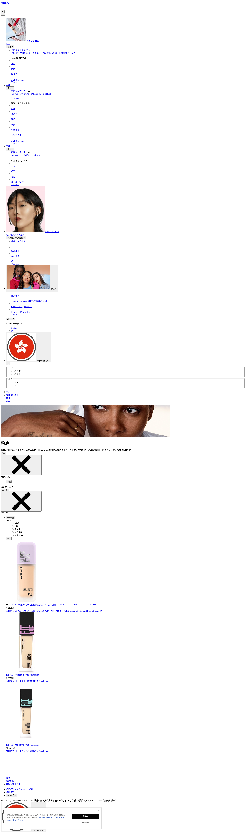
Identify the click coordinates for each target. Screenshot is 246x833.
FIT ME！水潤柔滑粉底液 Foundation (22, 675)
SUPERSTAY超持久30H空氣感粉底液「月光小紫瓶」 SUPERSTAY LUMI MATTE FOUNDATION (52, 605)
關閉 (19, 374)
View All (15, 82)
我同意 (85, 816)
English (14, 328)
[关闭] (99, 810)
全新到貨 (18, 529)
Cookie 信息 (85, 822)
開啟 (19, 371)
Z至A (16, 526)
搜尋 (8, 778)
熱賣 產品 (18, 535)
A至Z (16, 523)
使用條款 (10, 792)
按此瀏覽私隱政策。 (46, 817)
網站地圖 (10, 781)
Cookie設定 (11, 795)
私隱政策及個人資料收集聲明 (19, 789)
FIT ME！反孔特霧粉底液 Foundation (22, 745)
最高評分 (18, 532)
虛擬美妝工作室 (13, 784)
